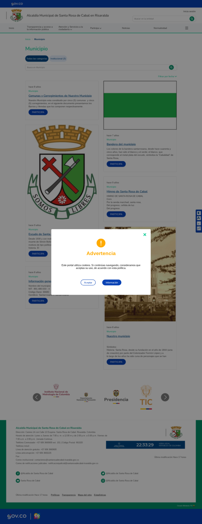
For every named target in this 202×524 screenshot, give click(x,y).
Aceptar (88, 282)
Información (112, 282)
